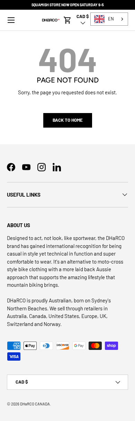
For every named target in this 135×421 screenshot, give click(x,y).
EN (111, 19)
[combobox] (109, 19)
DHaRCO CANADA (35, 404)
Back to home (68, 120)
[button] (67, 20)
